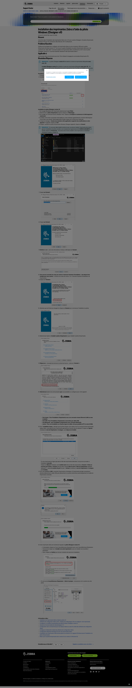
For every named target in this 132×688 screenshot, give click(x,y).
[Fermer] (86, 70)
